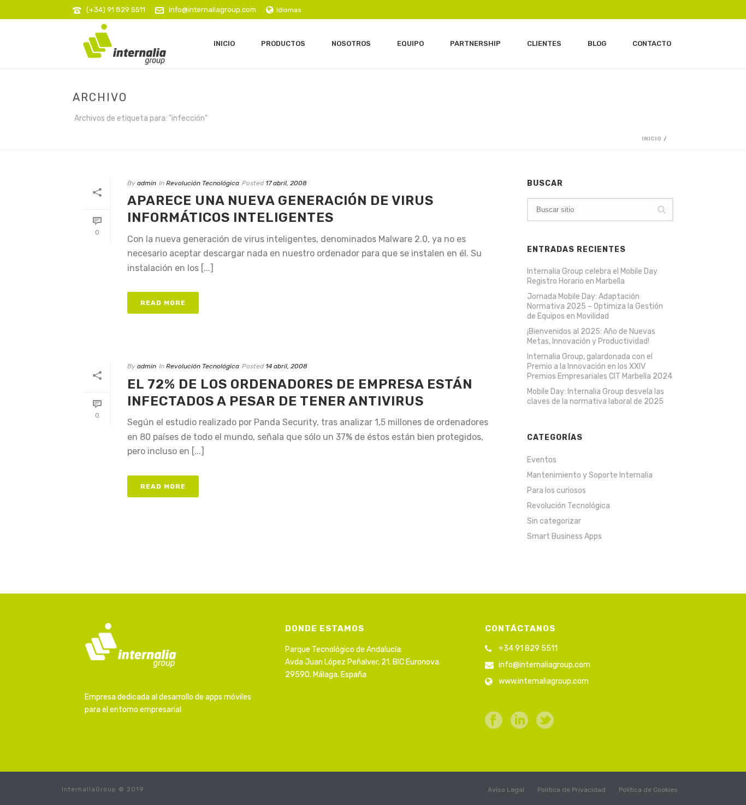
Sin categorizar (554, 521)
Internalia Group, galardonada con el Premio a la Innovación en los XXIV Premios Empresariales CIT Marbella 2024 (599, 366)
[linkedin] (519, 721)
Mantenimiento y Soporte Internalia (590, 475)
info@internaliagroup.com (212, 9)
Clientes (544, 43)
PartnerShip (475, 43)
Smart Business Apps (564, 536)
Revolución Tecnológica (202, 183)
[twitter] (545, 721)
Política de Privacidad (571, 790)
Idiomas (288, 10)
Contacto (651, 43)
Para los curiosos (556, 490)
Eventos (541, 460)
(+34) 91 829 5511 (115, 9)
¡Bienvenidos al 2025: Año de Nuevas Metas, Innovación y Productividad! (591, 336)
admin (146, 183)
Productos (283, 43)
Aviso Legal (506, 790)
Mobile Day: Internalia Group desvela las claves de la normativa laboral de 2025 (595, 396)
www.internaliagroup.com (544, 681)
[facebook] (493, 721)
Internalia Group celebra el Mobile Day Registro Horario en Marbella (592, 276)
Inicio (224, 43)
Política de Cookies (648, 790)
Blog (597, 43)
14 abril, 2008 (286, 366)
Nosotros (351, 43)
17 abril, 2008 (286, 183)
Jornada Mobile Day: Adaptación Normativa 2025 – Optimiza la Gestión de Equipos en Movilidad (595, 306)
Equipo (410, 43)
